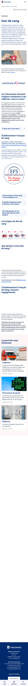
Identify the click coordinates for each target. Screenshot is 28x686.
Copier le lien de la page (21, 9)
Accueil (3, 6)
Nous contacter (14, 678)
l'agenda (12, 72)
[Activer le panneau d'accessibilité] (25, 2)
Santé (7, 6)
